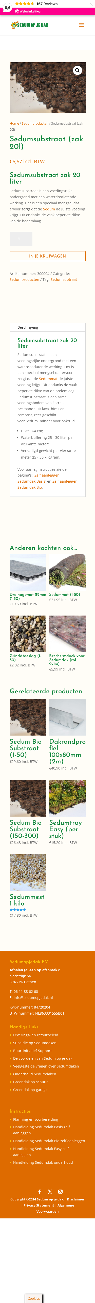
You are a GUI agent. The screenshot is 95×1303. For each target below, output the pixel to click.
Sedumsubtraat (64, 279)
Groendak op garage (30, 1089)
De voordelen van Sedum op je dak (42, 1058)
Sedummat (48, 378)
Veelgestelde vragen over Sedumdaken (46, 1066)
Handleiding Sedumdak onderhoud (43, 1162)
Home (14, 123)
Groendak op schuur (30, 1081)
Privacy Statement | (41, 1205)
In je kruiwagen (47, 256)
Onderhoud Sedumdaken (34, 1074)
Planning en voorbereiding (35, 1119)
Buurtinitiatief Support (32, 1050)
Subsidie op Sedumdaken (34, 1042)
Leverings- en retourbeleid (35, 1035)
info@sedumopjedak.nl (33, 997)
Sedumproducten (35, 123)
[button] (77, 70)
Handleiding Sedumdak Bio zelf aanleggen (49, 1140)
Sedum (49, 209)
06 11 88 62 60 (26, 991)
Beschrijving (27, 327)
